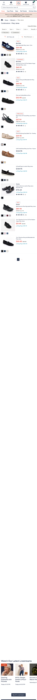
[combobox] (16, 7)
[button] (3, 3)
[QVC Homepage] (2, 20)
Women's (12, 20)
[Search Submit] (34, 7)
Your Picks (10, 11)
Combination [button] (16, 32)
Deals (3, 11)
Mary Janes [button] (6, 32)
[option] (18, 15)
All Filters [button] (10, 37)
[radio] (2, 55)
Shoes (6, 20)
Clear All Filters (32, 26)
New (16, 11)
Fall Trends (23, 11)
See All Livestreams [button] (18, 695)
